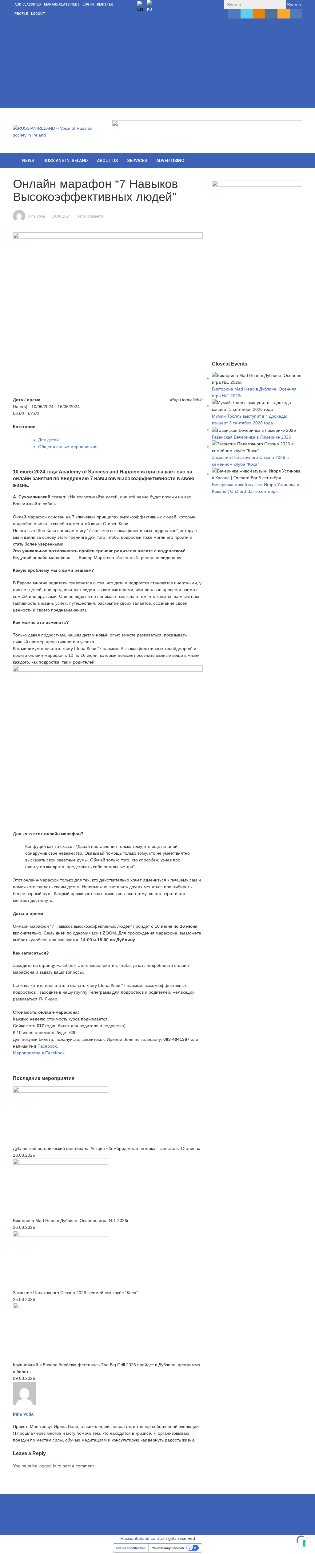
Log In (88, 4)
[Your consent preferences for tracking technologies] (304, 1543)
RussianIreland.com (139, 1538)
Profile (21, 14)
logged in (47, 1465)
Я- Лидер (48, 998)
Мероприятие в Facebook (39, 1052)
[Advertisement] (157, 65)
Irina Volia (36, 216)
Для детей (48, 439)
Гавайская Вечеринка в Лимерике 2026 (251, 437)
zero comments (90, 216)
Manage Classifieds (62, 4)
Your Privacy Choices (168, 1548)
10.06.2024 (61, 216)
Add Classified (27, 4)
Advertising (170, 160)
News (28, 160)
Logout (38, 14)
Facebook (66, 965)
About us (107, 160)
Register (105, 4)
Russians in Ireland (65, 160)
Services (137, 160)
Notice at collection (131, 1548)
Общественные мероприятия (68, 446)
